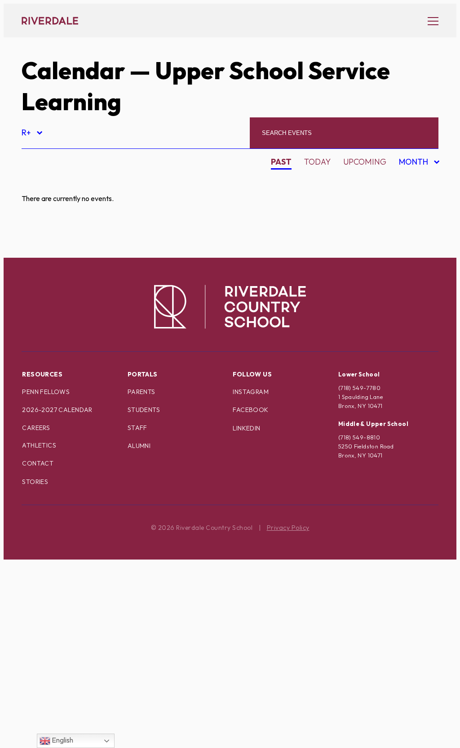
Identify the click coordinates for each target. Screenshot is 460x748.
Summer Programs (70, 655)
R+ (31, 133)
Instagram (251, 392)
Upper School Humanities (84, 718)
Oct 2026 (411, 212)
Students (144, 410)
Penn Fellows (46, 392)
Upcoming (364, 162)
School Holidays (65, 624)
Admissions (53, 183)
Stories (35, 482)
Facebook (250, 410)
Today (317, 162)
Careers (36, 428)
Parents (141, 392)
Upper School (59, 687)
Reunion (47, 608)
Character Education (76, 246)
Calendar (73, 70)
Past (281, 162)
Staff (137, 428)
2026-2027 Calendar (57, 410)
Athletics (39, 445)
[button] (428, 20)
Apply (41, 230)
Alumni (44, 215)
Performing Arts (66, 561)
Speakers (49, 640)
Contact (37, 463)
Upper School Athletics (80, 703)
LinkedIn (246, 428)
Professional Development (89, 577)
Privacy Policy (288, 528)
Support (47, 671)
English (61, 739)
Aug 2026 (412, 181)
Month (415, 163)
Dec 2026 (411, 244)
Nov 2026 (412, 228)
